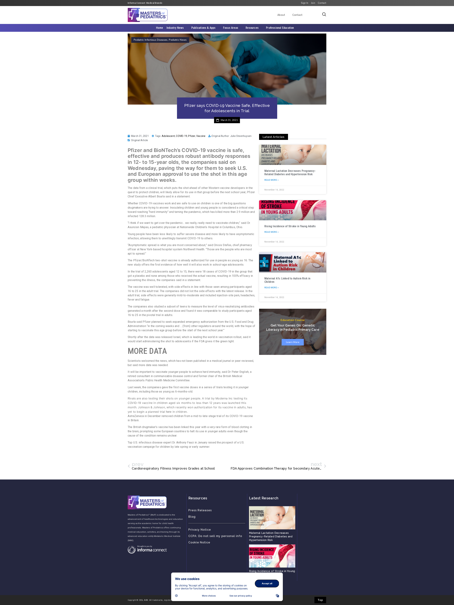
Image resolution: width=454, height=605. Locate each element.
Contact (297, 14)
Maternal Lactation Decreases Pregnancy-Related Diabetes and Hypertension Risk (290, 172)
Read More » (271, 180)
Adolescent (168, 136)
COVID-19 (181, 136)
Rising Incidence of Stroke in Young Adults (290, 226)
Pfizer (191, 136)
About (281, 14)
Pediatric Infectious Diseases (151, 40)
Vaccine (200, 136)
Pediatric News (178, 40)
